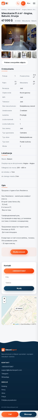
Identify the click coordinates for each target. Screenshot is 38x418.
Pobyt (3, 397)
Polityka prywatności (8, 400)
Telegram (4, 374)
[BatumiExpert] (4, 3)
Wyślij (19, 288)
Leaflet (16, 324)
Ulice (3, 393)
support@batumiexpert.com (11, 370)
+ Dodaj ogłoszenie (23, 3)
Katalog (3, 9)
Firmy (3, 390)
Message (28, 414)
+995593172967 (18, 3)
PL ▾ (28, 3)
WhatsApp (5, 377)
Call (10, 414)
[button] (23, 311)
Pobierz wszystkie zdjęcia (14, 62)
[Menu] (34, 3)
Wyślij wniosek (19, 252)
